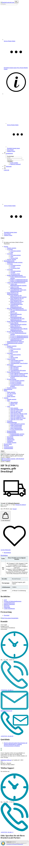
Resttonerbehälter (11, 431)
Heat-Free (6, 445)
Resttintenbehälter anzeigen (17, 434)
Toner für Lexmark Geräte (17, 416)
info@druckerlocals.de (6, 710)
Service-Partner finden (12, 125)
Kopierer (6, 344)
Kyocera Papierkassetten (16, 429)
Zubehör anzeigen (11, 399)
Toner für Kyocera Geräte (16, 415)
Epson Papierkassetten (16, 428)
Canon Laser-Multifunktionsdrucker (16, 282)
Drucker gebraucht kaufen (10, 743)
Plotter (5, 390)
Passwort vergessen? (15, 164)
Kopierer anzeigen (11, 346)
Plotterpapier (10, 438)
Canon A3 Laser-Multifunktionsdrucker (16, 287)
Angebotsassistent (8, 447)
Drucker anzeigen (11, 248)
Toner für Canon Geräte (16, 411)
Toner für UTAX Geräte (16, 419)
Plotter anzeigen (11, 392)
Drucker (6, 246)
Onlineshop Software (6, 760)
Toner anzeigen (14, 408)
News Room (20, 67)
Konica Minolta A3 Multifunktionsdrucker (16, 326)
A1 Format (10, 395)
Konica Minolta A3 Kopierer (17, 374)
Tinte (8, 400)
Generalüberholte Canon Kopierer (19, 363)
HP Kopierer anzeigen (16, 366)
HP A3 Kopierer (14, 367)
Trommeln (9, 421)
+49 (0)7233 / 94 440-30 (7, 736)
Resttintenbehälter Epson (16, 435)
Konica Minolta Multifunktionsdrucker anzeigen (18, 323)
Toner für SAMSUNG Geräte (18, 418)
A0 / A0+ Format (11, 393)
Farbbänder (10, 441)
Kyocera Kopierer (11, 379)
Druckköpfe (10, 436)
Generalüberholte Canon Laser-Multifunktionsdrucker (18, 290)
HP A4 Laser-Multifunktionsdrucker (16, 316)
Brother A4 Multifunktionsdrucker (19, 281)
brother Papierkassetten (16, 425)
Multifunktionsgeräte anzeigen (14, 262)
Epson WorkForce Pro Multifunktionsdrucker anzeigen (18, 296)
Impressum (6, 605)
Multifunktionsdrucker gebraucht (15, 341)
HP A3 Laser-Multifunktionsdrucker (16, 313)
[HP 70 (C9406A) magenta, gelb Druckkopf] (12, 458)
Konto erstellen (14, 162)
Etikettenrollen (11, 439)
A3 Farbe (12, 266)
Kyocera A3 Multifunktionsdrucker (19, 336)
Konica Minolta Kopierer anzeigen (19, 373)
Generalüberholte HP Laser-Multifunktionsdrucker (17, 319)
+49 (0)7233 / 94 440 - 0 (7, 690)
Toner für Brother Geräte (16, 409)
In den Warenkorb (5, 520)
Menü (2, 238)
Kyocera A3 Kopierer (15, 382)
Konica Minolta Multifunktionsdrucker (17, 321)
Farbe (11, 252)
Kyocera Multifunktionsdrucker (15, 331)
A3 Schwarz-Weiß (15, 268)
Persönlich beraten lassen (13, 148)
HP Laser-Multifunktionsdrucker (15, 308)
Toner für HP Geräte (15, 412)
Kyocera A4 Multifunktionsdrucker (19, 337)
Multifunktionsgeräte (9, 261)
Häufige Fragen (11, 151)
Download (6, 615)
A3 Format (10, 249)
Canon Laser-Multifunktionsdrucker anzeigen (18, 284)
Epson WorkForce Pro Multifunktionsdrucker (12, 293)
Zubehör (6, 398)
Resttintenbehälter (11, 432)
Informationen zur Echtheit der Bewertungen (14, 844)
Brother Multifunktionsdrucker (15, 275)
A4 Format (10, 253)
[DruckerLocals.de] (8, 2)
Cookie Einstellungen (9, 608)
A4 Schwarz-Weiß (15, 274)
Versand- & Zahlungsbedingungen (12, 601)
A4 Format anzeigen (15, 255)
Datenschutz (7, 607)
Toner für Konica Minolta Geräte (18, 413)
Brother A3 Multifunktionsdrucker (19, 279)
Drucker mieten (8, 444)
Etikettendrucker (8, 389)
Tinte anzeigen (14, 402)
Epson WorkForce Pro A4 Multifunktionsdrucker (17, 302)
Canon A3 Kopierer (15, 362)
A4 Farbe (12, 272)
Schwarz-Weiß (14, 258)
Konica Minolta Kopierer (13, 372)
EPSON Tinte (13, 403)
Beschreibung (7, 552)
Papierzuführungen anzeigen (17, 423)
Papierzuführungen (12, 422)
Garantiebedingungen (9, 602)
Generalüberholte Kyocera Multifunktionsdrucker (17, 339)
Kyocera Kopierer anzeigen (17, 380)
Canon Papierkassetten (16, 426)
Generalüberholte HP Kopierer (18, 370)
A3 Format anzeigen (15, 251)
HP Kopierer (10, 364)
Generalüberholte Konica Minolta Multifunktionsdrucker (18, 329)
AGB (5, 600)
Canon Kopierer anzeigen (16, 360)
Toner (8, 406)
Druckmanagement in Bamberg (12, 745)
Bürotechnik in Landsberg (15, 744)
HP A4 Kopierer (14, 369)
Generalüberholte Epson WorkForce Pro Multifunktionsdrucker (16, 305)
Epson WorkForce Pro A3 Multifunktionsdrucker (17, 299)
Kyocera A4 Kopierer (15, 383)
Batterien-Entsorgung (9, 604)
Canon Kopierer (11, 359)
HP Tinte (12, 405)
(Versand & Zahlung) (20, 504)
